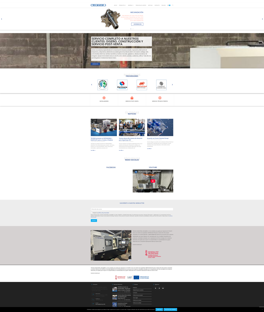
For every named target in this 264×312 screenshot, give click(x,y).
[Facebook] (155, 288)
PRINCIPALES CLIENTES (138, 290)
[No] (262, 309)
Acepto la (101, 212)
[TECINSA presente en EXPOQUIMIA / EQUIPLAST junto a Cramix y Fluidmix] (114, 289)
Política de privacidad (138, 295)
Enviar (94, 220)
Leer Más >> (93, 150)
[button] (1, 19)
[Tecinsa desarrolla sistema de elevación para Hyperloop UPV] (114, 297)
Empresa (135, 287)
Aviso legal (135, 297)
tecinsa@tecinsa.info (100, 304)
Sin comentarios (127, 291)
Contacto (135, 292)
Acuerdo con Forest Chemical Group (157, 138)
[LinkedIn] (159, 288)
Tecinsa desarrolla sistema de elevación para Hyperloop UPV (130, 139)
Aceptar (159, 309)
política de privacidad (103, 212)
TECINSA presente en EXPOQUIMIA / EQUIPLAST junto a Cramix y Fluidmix (102, 139)
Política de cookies (137, 300)
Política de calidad (137, 302)
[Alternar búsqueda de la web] (172, 5)
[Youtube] (163, 288)
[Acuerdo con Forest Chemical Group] (114, 304)
